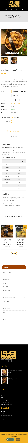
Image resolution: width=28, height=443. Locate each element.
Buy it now (16, 117)
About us (3, 395)
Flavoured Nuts (6, 279)
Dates (4, 276)
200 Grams (15, 91)
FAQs (2, 397)
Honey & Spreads (7, 286)
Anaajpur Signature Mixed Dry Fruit (16, 371)
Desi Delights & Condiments (9, 297)
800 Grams (15, 95)
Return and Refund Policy (6, 404)
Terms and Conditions (5, 402)
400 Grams (23, 91)
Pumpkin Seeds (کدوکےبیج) (20, 240)
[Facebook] (6, 360)
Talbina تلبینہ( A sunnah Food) (7, 240)
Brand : (2, 106)
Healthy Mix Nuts (12, 378)
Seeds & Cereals (6, 294)
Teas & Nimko (6, 301)
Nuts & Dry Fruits (7, 272)
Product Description (13, 131)
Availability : (4, 109)
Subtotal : (3, 103)
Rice (4, 312)
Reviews (14, 136)
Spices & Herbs (6, 308)
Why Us (2, 393)
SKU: (2, 112)
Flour (4, 316)
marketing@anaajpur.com (6, 415)
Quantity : (3, 99)
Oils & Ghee (5, 305)
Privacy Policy (4, 400)
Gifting (4, 283)
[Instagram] (10, 360)
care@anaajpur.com (5, 413)
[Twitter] (2, 360)
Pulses (4, 319)
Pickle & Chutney (6, 290)
